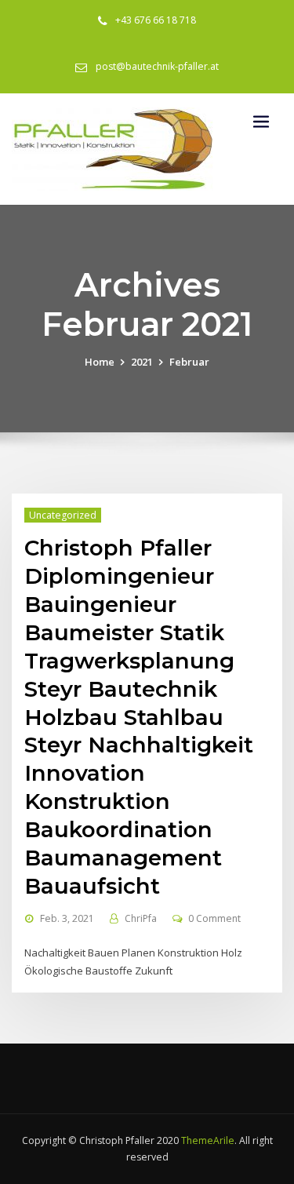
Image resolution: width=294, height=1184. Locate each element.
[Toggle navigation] (261, 122)
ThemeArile (207, 1140)
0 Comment (214, 918)
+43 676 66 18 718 (155, 20)
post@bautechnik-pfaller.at (157, 66)
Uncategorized (62, 515)
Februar (189, 362)
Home (99, 362)
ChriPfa (141, 918)
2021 (142, 362)
